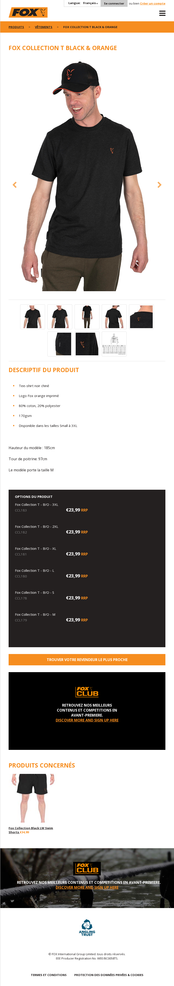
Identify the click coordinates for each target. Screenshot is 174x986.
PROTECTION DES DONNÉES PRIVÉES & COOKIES (108, 975)
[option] (87, 174)
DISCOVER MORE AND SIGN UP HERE (87, 720)
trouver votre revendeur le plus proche (87, 659)
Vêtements (43, 27)
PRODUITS (16, 27)
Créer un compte (152, 3)
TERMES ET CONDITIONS (49, 975)
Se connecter (114, 3)
